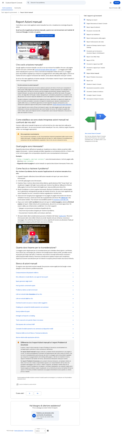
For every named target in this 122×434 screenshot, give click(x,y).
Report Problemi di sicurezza (94, 77)
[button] (3, 3)
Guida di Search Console (14, 3)
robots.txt (64, 198)
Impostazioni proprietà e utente (95, 88)
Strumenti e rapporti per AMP (95, 64)
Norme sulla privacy (18, 430)
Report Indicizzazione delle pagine (96, 38)
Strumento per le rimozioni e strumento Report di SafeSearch (95, 52)
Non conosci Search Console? (93, 133)
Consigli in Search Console (94, 95)
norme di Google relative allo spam (45, 70)
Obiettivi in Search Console (94, 84)
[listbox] (40, 431)
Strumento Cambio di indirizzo (95, 91)
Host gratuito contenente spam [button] (25, 285)
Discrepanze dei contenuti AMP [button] (25, 324)
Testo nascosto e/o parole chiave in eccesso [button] (29, 320)
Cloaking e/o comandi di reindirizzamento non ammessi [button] (32, 307)
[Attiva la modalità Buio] (48, 431)
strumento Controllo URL (60, 200)
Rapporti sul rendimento (93, 34)
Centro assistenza (7, 8)
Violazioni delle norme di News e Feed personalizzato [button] (32, 333)
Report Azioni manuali (93, 73)
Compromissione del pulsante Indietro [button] (27, 273)
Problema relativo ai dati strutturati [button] (26, 290)
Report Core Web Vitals (93, 57)
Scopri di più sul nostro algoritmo (62, 104)
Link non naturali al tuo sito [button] (29, 294)
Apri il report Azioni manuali (45, 35)
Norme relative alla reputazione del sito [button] (27, 337)
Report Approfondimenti (93, 27)
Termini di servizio (28, 430)
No (37, 393)
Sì (29, 393)
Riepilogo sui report (92, 20)
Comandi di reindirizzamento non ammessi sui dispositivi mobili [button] (34, 329)
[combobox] (58, 3)
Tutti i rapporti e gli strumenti (93, 16)
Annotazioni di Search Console (95, 99)
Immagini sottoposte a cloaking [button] (25, 316)
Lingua (38, 428)
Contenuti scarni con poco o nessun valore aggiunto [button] (31, 303)
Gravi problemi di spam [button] (23, 311)
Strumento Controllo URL (93, 31)
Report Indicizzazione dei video (95, 42)
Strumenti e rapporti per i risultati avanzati (96, 68)
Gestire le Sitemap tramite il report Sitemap (96, 46)
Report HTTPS (90, 60)
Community (17, 8)
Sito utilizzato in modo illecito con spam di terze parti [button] (32, 277)
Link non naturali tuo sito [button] (24, 298)
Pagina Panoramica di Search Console (97, 23)
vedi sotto (62, 216)
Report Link (90, 80)
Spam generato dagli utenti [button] (24, 281)
